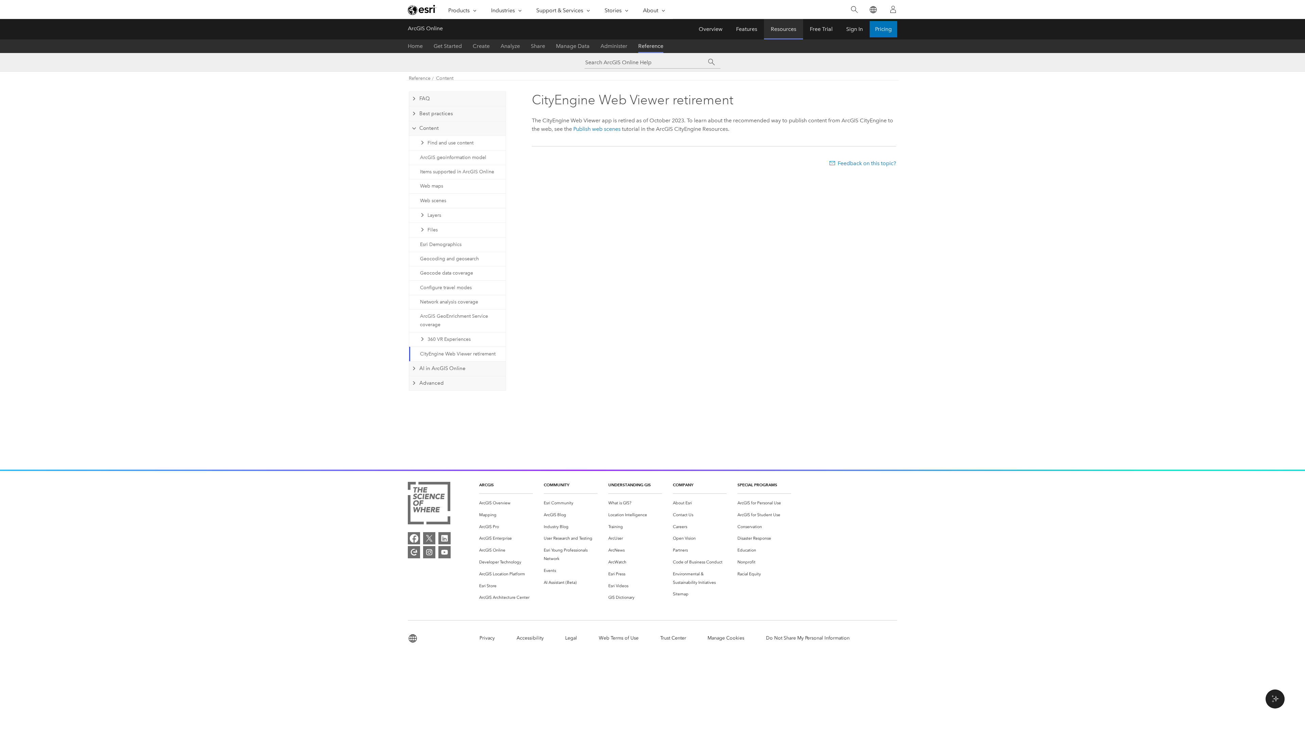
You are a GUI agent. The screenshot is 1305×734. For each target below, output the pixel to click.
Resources (783, 29)
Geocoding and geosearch (449, 259)
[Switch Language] (873, 9)
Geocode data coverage (446, 273)
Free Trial (821, 29)
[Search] (854, 9)
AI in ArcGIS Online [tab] (442, 368)
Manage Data (573, 46)
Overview (711, 29)
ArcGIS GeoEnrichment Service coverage (454, 320)
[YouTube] (444, 552)
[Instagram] (429, 552)
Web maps (431, 186)
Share (538, 46)
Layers (434, 215)
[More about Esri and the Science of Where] (429, 504)
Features (746, 29)
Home (415, 46)
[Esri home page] (422, 9)
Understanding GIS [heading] (629, 484)
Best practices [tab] (436, 113)
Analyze (510, 46)
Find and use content (450, 143)
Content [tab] (429, 128)
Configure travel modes (446, 288)
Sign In (854, 29)
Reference (650, 46)
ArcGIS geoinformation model (453, 157)
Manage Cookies (726, 638)
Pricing (883, 29)
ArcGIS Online (425, 28)
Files (433, 230)
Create (481, 46)
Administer (614, 46)
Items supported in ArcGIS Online (457, 172)
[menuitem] (506, 503)
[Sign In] (893, 9)
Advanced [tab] (431, 383)
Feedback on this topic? (867, 163)
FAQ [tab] (424, 98)
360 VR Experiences (449, 339)
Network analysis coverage (449, 302)
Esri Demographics (441, 244)
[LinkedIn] (444, 538)
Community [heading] (556, 484)
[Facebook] (414, 538)
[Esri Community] (414, 552)
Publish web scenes (597, 129)
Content (444, 78)
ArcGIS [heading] (486, 484)
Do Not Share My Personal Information (808, 638)
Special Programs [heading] (757, 484)
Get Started (448, 46)
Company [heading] (683, 484)
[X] (429, 538)
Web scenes (433, 201)
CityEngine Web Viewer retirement (457, 354)
